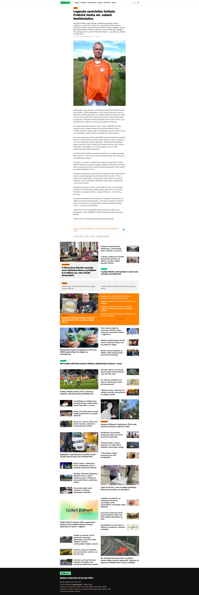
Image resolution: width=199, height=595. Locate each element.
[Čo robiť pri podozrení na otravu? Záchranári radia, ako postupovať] (133, 382)
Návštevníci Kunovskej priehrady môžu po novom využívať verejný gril (112, 435)
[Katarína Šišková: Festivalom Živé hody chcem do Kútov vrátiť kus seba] (120, 409)
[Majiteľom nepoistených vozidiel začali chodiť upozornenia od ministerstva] (79, 442)
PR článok (104, 268)
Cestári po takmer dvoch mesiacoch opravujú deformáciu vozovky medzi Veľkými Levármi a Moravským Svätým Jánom (86, 539)
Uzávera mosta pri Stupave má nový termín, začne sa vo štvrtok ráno (86, 552)
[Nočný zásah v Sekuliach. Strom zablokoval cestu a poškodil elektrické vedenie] (66, 465)
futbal (87, 236)
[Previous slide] (116, 319)
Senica (93, 236)
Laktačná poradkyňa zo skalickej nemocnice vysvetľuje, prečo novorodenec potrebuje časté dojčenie (113, 502)
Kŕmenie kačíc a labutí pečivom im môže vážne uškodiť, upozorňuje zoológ (112, 445)
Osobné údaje (87, 584)
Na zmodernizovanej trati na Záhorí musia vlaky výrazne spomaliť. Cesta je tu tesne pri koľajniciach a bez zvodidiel (120, 560)
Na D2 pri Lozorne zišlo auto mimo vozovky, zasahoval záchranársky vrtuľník (85, 424)
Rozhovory (107, 2)
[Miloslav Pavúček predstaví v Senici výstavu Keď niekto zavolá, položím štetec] (79, 303)
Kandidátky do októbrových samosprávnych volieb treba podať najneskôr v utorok (85, 403)
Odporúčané (65, 264)
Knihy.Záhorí (91, 2)
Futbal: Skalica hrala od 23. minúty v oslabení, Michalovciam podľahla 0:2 (77, 392)
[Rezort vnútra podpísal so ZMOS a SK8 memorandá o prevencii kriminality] (133, 352)
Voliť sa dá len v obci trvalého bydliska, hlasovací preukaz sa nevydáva (119, 488)
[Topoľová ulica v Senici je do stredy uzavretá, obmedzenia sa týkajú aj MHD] (133, 392)
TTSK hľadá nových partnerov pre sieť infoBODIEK (109, 455)
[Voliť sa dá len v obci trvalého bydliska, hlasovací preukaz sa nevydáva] (120, 475)
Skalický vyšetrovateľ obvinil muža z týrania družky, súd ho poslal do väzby (113, 342)
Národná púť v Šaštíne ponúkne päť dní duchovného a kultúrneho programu (116, 297)
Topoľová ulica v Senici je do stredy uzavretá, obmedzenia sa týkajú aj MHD (113, 392)
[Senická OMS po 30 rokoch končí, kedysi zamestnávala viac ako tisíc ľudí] (133, 372)
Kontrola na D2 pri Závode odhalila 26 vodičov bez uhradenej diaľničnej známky (86, 562)
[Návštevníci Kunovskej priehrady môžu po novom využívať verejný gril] (133, 435)
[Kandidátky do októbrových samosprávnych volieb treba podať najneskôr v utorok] (66, 403)
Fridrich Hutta (78, 236)
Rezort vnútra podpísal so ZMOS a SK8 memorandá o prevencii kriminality (112, 353)
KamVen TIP (65, 315)
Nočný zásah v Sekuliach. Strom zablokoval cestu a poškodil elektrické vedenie (85, 465)
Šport (114, 2)
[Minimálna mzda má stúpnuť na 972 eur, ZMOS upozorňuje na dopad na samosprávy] (79, 338)
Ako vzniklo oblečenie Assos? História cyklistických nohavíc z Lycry (91, 363)
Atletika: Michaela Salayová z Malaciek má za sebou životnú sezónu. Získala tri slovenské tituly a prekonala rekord (86, 478)
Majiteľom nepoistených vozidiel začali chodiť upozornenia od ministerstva (78, 455)
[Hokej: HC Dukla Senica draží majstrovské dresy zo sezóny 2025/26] (66, 413)
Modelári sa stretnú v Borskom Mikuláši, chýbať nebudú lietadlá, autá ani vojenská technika (117, 309)
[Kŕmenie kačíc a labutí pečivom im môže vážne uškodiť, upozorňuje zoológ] (133, 445)
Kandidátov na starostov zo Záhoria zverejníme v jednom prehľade (113, 527)
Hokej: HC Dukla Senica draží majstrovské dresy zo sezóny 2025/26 (86, 413)
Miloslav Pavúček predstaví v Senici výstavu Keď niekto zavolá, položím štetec (78, 320)
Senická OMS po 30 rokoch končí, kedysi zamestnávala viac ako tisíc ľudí (112, 372)
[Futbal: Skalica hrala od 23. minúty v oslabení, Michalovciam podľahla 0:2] (79, 379)
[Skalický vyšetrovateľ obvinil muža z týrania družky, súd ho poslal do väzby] (133, 342)
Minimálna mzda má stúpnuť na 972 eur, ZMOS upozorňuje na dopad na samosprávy (78, 352)
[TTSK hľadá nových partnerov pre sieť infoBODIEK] (133, 455)
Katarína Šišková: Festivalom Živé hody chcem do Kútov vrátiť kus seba (119, 425)
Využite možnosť (71, 584)
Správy (77, 2)
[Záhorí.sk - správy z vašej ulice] (65, 2)
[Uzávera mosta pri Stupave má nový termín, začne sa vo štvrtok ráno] (66, 552)
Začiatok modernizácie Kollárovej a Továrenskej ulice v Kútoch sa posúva (111, 248)
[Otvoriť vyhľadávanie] (138, 3)
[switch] (134, 3)
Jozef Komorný (87, 36)
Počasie (99, 2)
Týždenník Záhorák (102, 236)
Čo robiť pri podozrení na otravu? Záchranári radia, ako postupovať (111, 382)
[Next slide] (123, 319)
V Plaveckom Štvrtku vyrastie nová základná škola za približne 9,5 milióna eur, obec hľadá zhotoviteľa (79, 271)
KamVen (83, 2)
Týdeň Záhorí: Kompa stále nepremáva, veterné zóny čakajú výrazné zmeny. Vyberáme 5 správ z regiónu (78, 524)
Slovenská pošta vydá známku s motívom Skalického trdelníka (83, 490)
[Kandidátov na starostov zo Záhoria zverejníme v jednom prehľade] (133, 527)
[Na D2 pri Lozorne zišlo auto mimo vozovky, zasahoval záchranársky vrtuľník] (66, 424)
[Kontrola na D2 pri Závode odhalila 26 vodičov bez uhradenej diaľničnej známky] (66, 562)
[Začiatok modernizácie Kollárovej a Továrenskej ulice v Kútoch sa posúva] (133, 248)
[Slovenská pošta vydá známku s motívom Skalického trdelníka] (66, 490)
